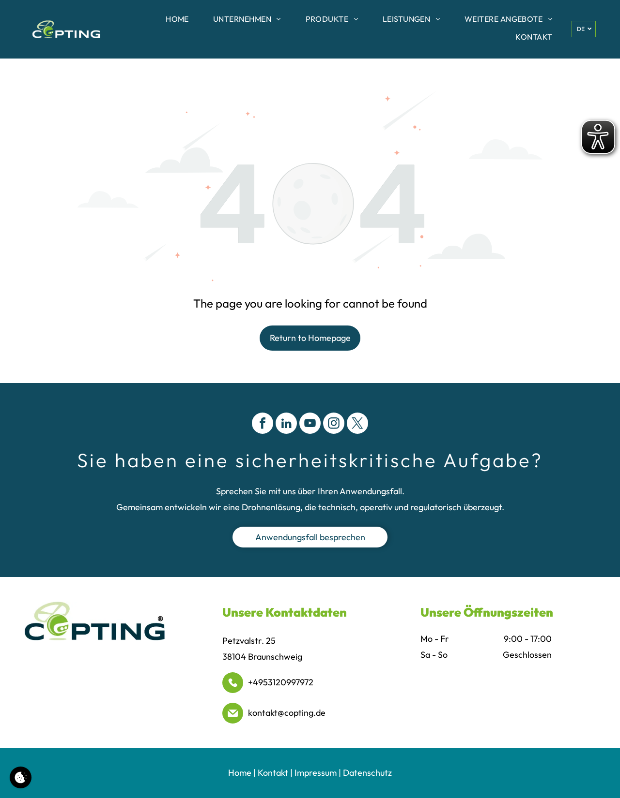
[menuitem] (177, 20)
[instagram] (333, 424)
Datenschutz (367, 772)
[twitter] (357, 424)
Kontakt (273, 772)
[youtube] (310, 424)
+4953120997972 (280, 682)
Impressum (315, 772)
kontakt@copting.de (287, 712)
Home (239, 772)
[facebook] (262, 424)
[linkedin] (286, 424)
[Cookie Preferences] (20, 777)
